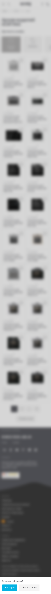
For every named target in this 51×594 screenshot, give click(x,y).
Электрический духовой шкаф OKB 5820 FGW (36, 154)
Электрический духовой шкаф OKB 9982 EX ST (36, 292)
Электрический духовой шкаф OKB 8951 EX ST (36, 396)
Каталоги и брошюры (12, 512)
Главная (5, 11)
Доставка (6, 548)
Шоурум (6, 517)
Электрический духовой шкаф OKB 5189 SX (36, 85)
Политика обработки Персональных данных (20, 566)
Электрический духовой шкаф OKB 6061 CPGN (12, 223)
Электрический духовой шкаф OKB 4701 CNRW (12, 258)
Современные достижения (15, 504)
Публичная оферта (9, 574)
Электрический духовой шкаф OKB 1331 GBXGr (12, 292)
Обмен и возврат (10, 556)
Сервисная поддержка (13, 540)
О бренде (7, 500)
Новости (6, 525)
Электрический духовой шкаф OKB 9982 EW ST (12, 327)
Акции (10, 521)
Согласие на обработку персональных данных (21, 570)
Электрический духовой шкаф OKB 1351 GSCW (12, 85)
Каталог (16, 11)
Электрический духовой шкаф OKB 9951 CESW (36, 327)
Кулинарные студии (12, 508)
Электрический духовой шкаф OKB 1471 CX (36, 188)
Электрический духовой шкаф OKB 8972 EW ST (36, 362)
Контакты (6, 529)
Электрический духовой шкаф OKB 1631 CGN (36, 223)
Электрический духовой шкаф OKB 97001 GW (36, 119)
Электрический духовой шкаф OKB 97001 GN (12, 154)
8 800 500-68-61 (16, 437)
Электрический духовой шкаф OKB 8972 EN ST (12, 396)
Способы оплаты (10, 552)
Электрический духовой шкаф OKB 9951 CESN (12, 362)
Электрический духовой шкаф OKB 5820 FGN (12, 188)
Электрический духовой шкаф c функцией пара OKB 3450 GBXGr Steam (13, 119)
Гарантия (6, 560)
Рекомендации (9, 544)
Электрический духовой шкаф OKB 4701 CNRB (36, 258)
